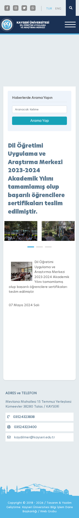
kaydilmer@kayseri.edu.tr (34, 437)
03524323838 (24, 416)
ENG (58, 8)
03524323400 (25, 427)
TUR (49, 8)
